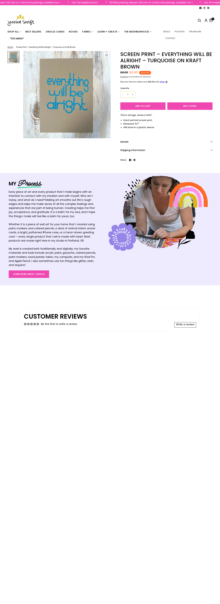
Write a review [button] (185, 325)
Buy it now (189, 106)
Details (124, 141)
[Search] (199, 20)
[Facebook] (200, 8)
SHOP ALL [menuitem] (13, 31)
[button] (29, 274)
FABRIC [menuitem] (86, 31)
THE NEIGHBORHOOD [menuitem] (136, 31)
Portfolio (180, 31)
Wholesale (195, 31)
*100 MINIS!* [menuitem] (17, 38)
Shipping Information (132, 150)
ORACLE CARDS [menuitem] (55, 31)
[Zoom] (106, 55)
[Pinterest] (208, 8)
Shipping (124, 76)
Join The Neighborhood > (80, 2)
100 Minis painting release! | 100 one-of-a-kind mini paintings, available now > (147, 2)
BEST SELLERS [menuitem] (33, 31)
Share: (123, 160)
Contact (170, 38)
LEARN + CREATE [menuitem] (107, 31)
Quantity (124, 88)
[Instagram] (204, 8)
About (166, 31)
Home (10, 47)
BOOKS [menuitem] (73, 31)
